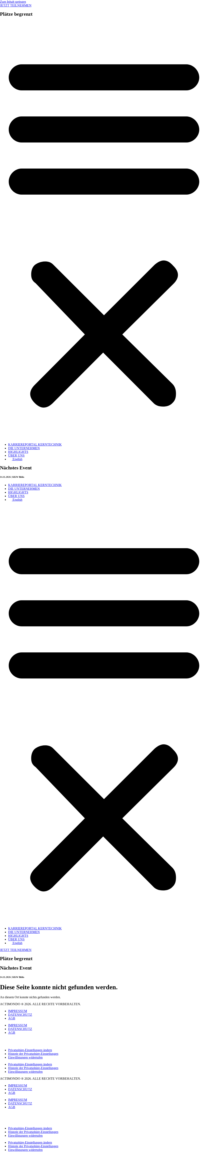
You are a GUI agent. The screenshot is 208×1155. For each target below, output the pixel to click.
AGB (11, 1018)
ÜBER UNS (16, 455)
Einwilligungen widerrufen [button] (25, 1057)
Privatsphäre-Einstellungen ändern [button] (30, 1050)
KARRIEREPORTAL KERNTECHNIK (35, 444)
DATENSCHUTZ (20, 1014)
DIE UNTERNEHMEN (24, 448)
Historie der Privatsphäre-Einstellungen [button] (33, 1053)
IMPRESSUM (17, 1011)
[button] (104, 230)
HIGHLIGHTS (18, 452)
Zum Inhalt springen (13, 1)
